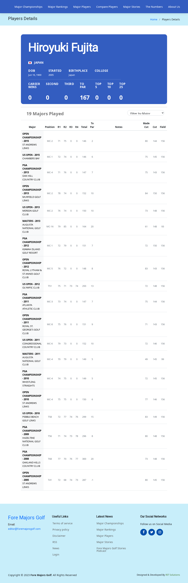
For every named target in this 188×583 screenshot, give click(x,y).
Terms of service (63, 523)
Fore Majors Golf (26, 518)
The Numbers (154, 6)
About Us (174, 6)
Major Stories (131, 6)
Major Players (82, 6)
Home (153, 19)
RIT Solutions (173, 574)
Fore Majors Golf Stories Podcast (111, 549)
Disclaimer (59, 536)
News (56, 548)
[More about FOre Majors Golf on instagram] (159, 532)
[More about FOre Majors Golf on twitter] (151, 532)
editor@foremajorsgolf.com (24, 528)
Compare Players (107, 6)
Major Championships (28, 6)
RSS (55, 542)
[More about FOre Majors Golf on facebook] (143, 532)
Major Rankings (58, 6)
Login (56, 554)
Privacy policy (61, 529)
